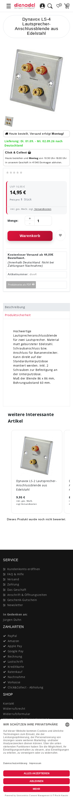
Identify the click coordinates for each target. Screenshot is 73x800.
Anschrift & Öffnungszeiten (27, 595)
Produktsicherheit (18, 315)
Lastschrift (15, 661)
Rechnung (15, 656)
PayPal (12, 636)
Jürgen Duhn (12, 620)
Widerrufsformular (16, 714)
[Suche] (50, 5)
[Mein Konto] (42, 5)
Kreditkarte (16, 667)
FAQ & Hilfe (15, 574)
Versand (13, 579)
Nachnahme (16, 677)
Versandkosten (42, 208)
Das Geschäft (16, 590)
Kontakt (8, 703)
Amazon (13, 641)
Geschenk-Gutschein (22, 600)
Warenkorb (30, 236)
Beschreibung (15, 307)
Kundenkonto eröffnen (23, 569)
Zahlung (13, 584)
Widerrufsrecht (14, 708)
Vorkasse (14, 682)
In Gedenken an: (15, 614)
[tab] (36, 307)
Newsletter (15, 605)
